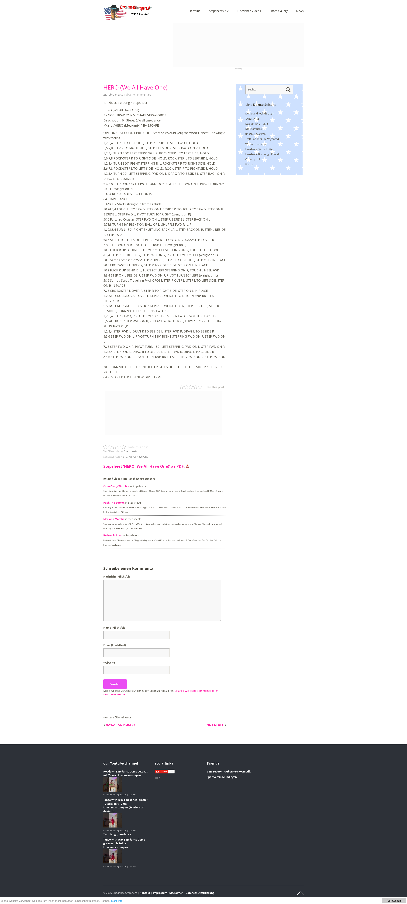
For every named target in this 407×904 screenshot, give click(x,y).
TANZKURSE (252, 118)
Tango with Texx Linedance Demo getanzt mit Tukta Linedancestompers (124, 843)
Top (300, 893)
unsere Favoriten (255, 134)
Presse (249, 164)
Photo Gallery (278, 11)
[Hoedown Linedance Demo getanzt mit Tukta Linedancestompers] (112, 790)
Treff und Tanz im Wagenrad (262, 139)
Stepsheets (130, 451)
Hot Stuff (215, 725)
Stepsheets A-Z (219, 11)
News (300, 11)
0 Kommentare (142, 94)
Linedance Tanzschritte (259, 149)
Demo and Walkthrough (259, 113)
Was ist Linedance (256, 144)
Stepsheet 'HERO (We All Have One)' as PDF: (144, 466)
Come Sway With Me (116, 486)
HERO (124, 456)
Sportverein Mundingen (222, 777)
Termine (195, 11)
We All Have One (138, 456)
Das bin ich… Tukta (256, 123)
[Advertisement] (238, 45)
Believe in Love (112, 535)
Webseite (109, 662)
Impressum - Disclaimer (168, 893)
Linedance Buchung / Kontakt (262, 154)
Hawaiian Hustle (120, 725)
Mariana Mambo (113, 519)
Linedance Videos (249, 11)
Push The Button (114, 502)
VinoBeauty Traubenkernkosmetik (229, 771)
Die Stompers (253, 129)
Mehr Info (116, 901)
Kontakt (145, 893)
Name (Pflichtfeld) (114, 627)
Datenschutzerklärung (200, 893)
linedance (125, 834)
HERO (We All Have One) (135, 87)
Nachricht (117, 576)
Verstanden (394, 900)
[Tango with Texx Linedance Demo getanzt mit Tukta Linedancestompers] (112, 862)
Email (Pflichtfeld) (114, 645)
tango (113, 834)
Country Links (253, 159)
